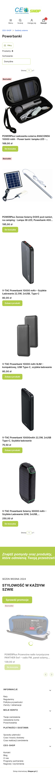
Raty (5, 696)
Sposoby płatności (11, 734)
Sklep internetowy (24, 771)
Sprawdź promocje (17, 599)
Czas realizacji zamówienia (15, 740)
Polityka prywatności (13, 702)
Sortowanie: (7, 56)
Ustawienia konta (11, 720)
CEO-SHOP (6, 30)
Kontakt (6, 752)
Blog (5, 755)
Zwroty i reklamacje (12, 705)
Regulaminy (8, 699)
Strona (23, 70)
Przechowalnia (10, 722)
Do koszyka (10, 148)
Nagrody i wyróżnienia (13, 764)
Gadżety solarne (21, 30)
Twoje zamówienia (11, 717)
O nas (6, 758)
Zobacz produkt (12, 303)
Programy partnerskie (13, 761)
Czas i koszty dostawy (13, 737)
